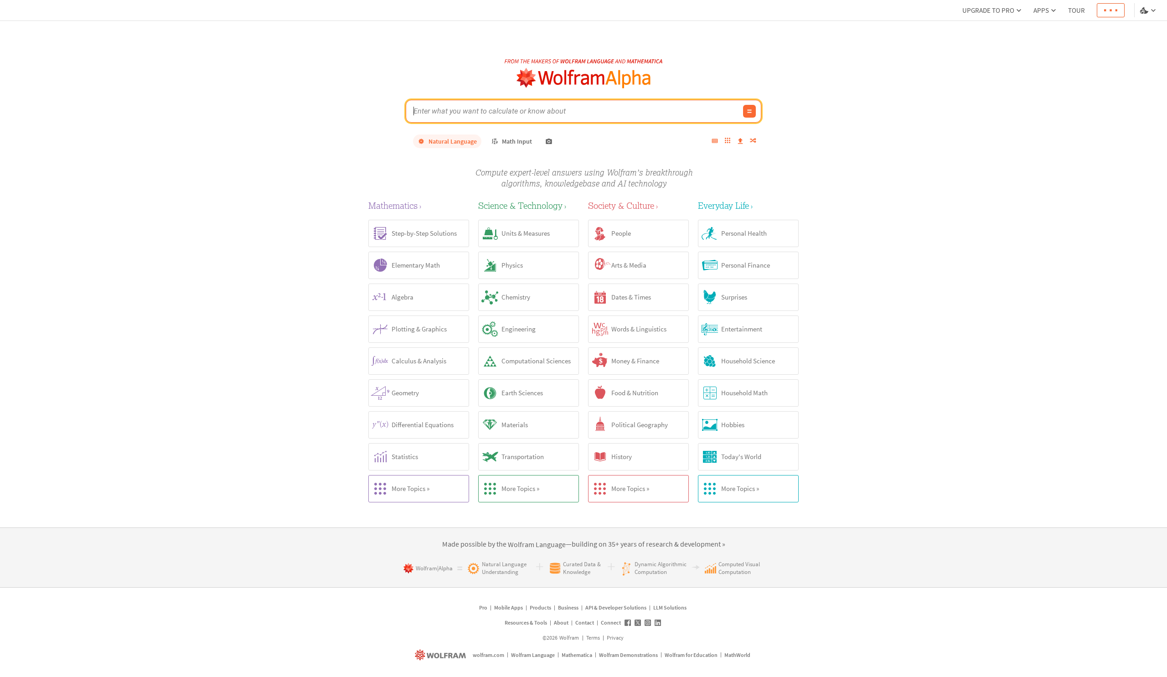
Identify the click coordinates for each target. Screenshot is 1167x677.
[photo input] (549, 141)
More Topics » (410, 488)
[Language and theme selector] (1148, 10)
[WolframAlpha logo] (583, 78)
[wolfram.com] (441, 655)
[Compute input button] (749, 111)
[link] (537, 545)
